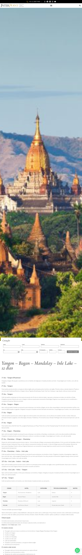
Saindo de (63, 344)
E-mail (23, 344)
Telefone (43, 344)
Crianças (60, 349)
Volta (22, 349)
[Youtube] (55, 1)
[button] (51, 5)
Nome (4, 344)
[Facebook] (47, 1)
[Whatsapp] (45, 1)
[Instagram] (52, 1)
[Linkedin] (50, 1)
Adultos (51, 349)
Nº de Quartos (42, 349)
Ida (3, 349)
